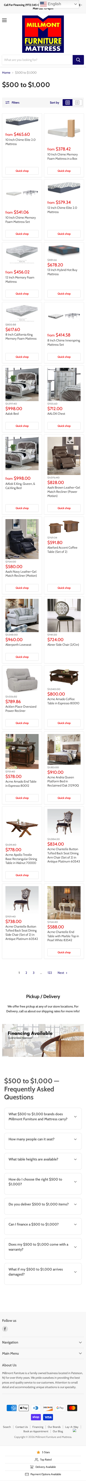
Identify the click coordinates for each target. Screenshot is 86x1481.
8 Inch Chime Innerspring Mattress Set (63, 343)
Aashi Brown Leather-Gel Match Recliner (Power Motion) (63, 492)
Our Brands (54, 1426)
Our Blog (58, 1431)
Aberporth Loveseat (18, 645)
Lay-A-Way (71, 1426)
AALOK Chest (56, 414)
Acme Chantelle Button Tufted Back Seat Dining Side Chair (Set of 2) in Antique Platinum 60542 (21, 933)
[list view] (77, 102)
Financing (37, 1426)
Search (7, 1426)
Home (6, 72)
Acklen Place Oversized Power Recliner (20, 709)
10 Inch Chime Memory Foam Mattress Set (20, 220)
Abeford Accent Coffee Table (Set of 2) (62, 550)
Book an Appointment (35, 1431)
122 (50, 973)
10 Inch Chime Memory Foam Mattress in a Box (62, 156)
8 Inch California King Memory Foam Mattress (21, 337)
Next (61, 973)
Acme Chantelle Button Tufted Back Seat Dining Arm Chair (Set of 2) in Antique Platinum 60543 (63, 855)
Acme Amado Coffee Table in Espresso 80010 (63, 701)
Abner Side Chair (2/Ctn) (63, 645)
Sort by (54, 102)
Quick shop (22, 170)
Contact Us (21, 1426)
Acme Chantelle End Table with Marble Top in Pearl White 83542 (63, 936)
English (54, 4)
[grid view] (67, 102)
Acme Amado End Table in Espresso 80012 (21, 784)
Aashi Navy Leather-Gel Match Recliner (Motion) (21, 574)
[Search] (78, 60)
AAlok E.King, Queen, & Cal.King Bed (20, 486)
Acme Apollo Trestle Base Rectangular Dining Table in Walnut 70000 (21, 859)
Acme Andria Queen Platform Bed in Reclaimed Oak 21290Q (63, 781)
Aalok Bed (12, 414)
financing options (36, 1234)
